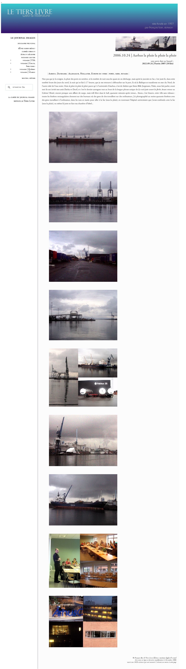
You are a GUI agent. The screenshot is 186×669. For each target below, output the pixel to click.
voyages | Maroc (27, 72)
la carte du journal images (21, 97)
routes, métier (28, 78)
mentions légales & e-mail (167, 658)
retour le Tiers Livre (24, 101)
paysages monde (28, 57)
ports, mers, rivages (118, 73)
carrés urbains (28, 51)
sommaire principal (26, 43)
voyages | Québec (27, 69)
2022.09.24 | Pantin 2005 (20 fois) (157, 63)
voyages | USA (29, 60)
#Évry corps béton (26, 48)
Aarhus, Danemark (58, 73)
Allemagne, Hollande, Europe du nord (87, 73)
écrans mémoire (28, 54)
